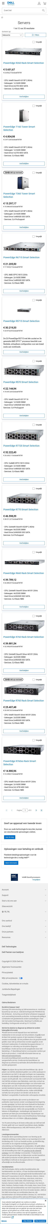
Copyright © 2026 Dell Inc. (12, 961)
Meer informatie (11, 863)
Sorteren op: (6, 32)
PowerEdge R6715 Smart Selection (21, 257)
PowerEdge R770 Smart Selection (20, 509)
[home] (2, 17)
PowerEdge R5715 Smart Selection (21, 321)
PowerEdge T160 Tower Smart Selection (19, 128)
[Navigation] (3, 3)
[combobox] (24, 10)
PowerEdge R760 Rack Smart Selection (23, 637)
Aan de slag (9, 837)
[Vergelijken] (14, 877)
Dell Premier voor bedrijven (13, 952)
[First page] (6, 810)
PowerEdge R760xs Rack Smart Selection (19, 763)
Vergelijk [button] (39, 42)
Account (5, 890)
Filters (37, 35)
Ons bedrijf (6, 926)
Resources (6, 937)
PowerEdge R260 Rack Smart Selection (23, 63)
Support (5, 895)
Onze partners (7, 932)
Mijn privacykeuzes (10, 978)
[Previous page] (12, 810)
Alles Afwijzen (27, 1221)
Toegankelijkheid (9, 995)
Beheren (4, 1221)
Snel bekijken (24, 97)
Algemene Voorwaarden (11, 967)
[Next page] (36, 810)
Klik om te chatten (30, 1118)
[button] (39, 3)
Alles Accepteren (40, 1221)
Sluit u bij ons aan (9, 901)
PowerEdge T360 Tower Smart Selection (19, 195)
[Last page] (41, 810)
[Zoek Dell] (43, 10)
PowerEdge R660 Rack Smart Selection (23, 573)
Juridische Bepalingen (11, 989)
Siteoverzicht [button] (7, 906)
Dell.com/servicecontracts (11, 1056)
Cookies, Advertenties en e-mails (15, 984)
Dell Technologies (9, 947)
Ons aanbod (7, 921)
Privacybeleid (7, 972)
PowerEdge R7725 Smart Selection (21, 445)
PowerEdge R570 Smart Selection (20, 382)
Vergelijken (36, 880)
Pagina (19, 810)
